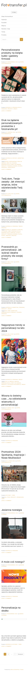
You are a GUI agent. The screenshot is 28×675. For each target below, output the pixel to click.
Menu (14, 12)
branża (12, 381)
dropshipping (13, 161)
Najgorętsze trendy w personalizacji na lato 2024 (13, 328)
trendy (23, 384)
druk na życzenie (12, 163)
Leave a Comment (6, 110)
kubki (9, 231)
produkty (14, 312)
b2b (6, 310)
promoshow (20, 497)
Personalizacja (16, 107)
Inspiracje (4, 19)
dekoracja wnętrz (17, 229)
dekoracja (8, 229)
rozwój (19, 312)
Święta (15, 108)
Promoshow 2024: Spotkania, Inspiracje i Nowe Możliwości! (13, 454)
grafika (16, 381)
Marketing (21, 158)
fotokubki (4, 231)
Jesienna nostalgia (11, 509)
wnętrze (13, 235)
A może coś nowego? (13, 561)
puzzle (20, 234)
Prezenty (10, 108)
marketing (14, 310)
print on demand (16, 164)
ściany (3, 235)
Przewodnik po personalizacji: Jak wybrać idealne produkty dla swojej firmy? (12, 252)
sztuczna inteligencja (14, 384)
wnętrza (8, 235)
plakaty (18, 232)
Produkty (3, 35)
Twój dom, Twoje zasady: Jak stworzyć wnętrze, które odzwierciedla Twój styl (13, 184)
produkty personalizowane (9, 166)
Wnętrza (3, 25)
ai (8, 381)
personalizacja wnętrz (8, 232)
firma (9, 310)
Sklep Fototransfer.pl (7, 16)
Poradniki (4, 22)
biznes (7, 161)
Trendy (3, 32)
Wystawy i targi (5, 28)
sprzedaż (4, 313)
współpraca (11, 167)
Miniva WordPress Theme (17, 669)
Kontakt (14, 158)
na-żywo (7, 497)
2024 (6, 381)
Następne (20, 654)
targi (2, 498)
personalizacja (6, 164)
